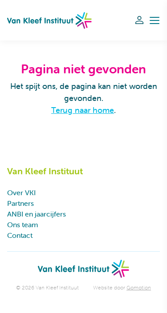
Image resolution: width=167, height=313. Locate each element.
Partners (20, 203)
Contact (20, 235)
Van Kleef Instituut (49, 20)
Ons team (22, 224)
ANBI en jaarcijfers (36, 213)
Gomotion (138, 287)
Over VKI (21, 192)
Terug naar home (82, 110)
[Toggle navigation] (154, 20)
